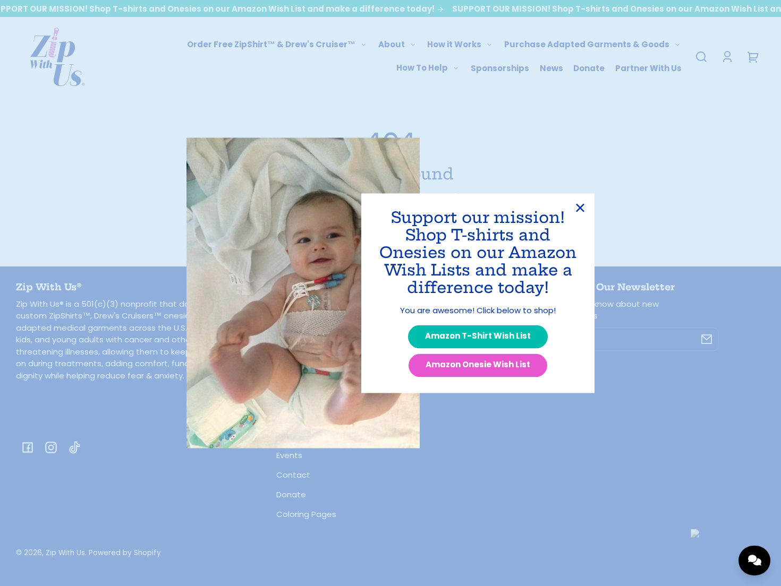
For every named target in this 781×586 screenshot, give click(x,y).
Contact (293, 474)
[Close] (580, 207)
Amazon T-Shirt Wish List (478, 336)
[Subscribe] (706, 339)
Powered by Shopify (125, 553)
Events (289, 455)
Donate (589, 68)
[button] (701, 56)
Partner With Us (648, 68)
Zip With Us (65, 553)
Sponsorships (500, 68)
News (551, 68)
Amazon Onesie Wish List (478, 364)
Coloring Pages (306, 514)
